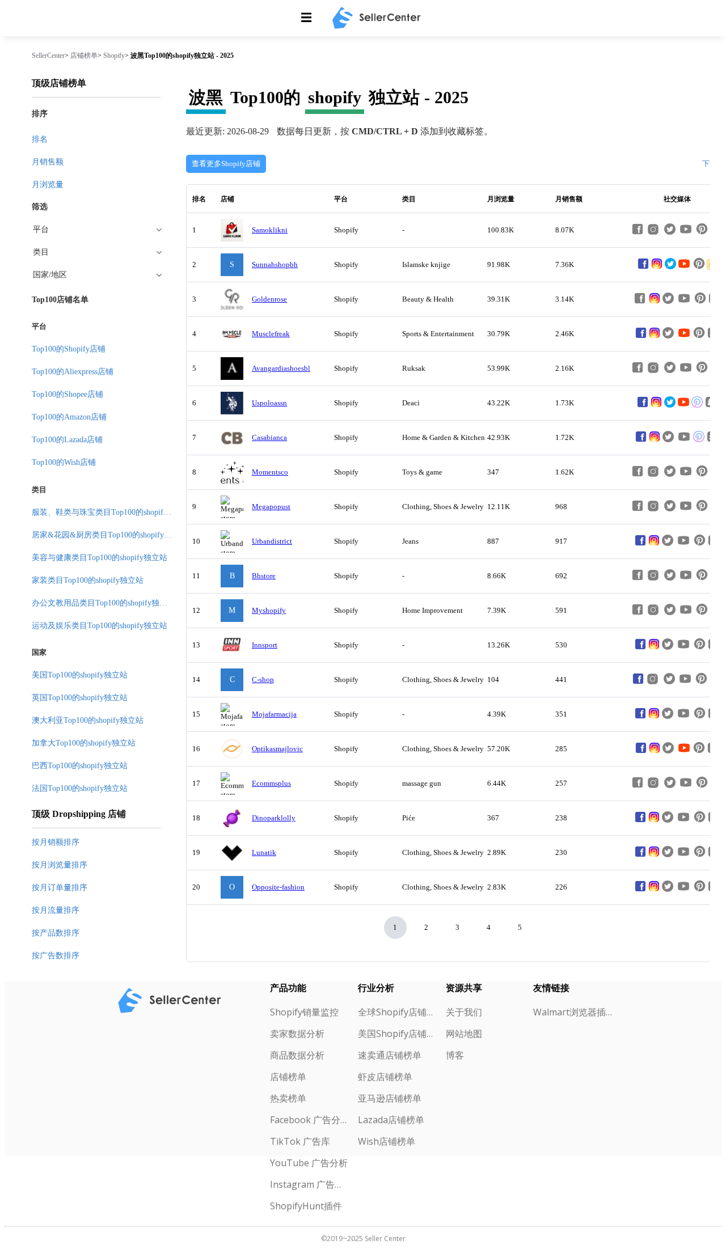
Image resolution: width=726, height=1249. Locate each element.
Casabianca (269, 437)
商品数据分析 (297, 1055)
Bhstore (264, 575)
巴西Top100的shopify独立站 (80, 765)
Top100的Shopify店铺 (68, 349)
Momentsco (270, 472)
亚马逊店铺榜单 (389, 1098)
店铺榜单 (84, 56)
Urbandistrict (272, 541)
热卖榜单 (288, 1098)
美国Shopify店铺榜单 (397, 1033)
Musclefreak (271, 333)
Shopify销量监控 (304, 1012)
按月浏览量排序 (59, 865)
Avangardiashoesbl (281, 368)
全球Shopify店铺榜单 (397, 1012)
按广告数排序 (55, 955)
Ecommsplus (271, 783)
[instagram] (657, 268)
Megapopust (271, 506)
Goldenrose (269, 299)
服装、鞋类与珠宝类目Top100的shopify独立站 (111, 512)
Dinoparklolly (274, 818)
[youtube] (684, 268)
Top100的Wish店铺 (64, 462)
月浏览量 (48, 184)
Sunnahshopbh (275, 264)
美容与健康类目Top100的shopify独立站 (99, 557)
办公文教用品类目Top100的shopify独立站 (103, 603)
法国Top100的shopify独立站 (80, 788)
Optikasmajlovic (277, 748)
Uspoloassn (269, 403)
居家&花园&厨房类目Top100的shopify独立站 (110, 535)
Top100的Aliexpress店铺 (72, 371)
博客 (455, 1055)
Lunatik (264, 852)
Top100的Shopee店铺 (67, 394)
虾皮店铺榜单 (385, 1076)
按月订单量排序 (59, 887)
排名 (40, 139)
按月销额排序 (55, 842)
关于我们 (464, 1012)
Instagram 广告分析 (309, 1184)
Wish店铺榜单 (386, 1141)
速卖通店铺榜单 (389, 1055)
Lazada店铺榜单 (391, 1119)
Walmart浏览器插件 (572, 1012)
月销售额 (48, 162)
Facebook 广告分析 (309, 1119)
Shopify (114, 56)
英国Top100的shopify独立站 (80, 697)
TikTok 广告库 (300, 1141)
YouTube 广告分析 (309, 1163)
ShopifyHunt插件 (306, 1206)
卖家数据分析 (297, 1033)
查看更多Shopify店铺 (226, 163)
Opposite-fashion (278, 887)
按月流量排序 (55, 910)
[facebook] (643, 268)
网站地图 (464, 1033)
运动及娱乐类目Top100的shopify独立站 (99, 625)
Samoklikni (270, 230)
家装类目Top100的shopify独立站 (87, 580)
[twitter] (670, 268)
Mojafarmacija (274, 714)
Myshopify (269, 610)
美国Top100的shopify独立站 (80, 675)
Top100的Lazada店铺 (67, 439)
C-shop (263, 679)
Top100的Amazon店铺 (69, 417)
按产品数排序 (55, 933)
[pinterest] (697, 406)
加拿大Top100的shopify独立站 (84, 743)
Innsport (264, 645)
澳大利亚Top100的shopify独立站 (87, 720)
